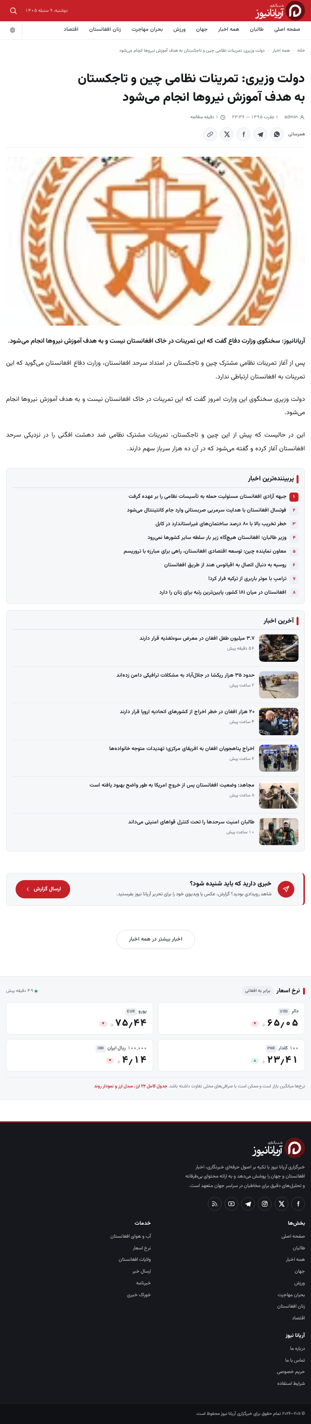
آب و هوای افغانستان (130, 1236)
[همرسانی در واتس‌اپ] (277, 134)
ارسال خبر (141, 1271)
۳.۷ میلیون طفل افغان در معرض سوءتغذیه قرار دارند (197, 638)
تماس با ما (295, 1360)
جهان (201, 29)
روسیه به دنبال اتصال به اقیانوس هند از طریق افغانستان (225, 565)
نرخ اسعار (142, 1248)
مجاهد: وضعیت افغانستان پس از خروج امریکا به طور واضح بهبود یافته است (172, 785)
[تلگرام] (248, 1204)
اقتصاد (71, 29)
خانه (301, 50)
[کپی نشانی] (210, 134)
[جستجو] (13, 10)
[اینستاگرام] (265, 1204)
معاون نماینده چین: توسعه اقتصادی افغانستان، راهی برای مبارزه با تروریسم (205, 551)
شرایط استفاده (291, 1383)
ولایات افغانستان (135, 1259)
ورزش (179, 29)
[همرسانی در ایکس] (227, 134)
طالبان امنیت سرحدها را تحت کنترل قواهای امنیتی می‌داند (191, 822)
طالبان (257, 29)
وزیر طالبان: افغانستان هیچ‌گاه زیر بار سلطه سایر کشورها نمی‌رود (217, 538)
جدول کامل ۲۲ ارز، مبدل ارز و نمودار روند (130, 1086)
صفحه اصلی (287, 29)
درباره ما (297, 1348)
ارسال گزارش (47, 889)
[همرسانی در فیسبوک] (243, 134)
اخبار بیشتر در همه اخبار (155, 939)
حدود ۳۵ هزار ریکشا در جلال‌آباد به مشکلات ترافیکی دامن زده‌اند (185, 675)
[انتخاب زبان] (12, 30)
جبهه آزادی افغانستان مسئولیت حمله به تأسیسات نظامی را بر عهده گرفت (207, 497)
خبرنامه (143, 1283)
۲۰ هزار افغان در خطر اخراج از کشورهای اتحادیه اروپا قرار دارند (187, 712)
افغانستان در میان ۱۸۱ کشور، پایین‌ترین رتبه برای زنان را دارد (222, 592)
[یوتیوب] (231, 1204)
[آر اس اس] (214, 1204)
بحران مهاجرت (147, 29)
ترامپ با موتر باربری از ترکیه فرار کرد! (247, 579)
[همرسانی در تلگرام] (260, 134)
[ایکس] (281, 1204)
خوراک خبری (139, 1295)
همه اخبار (228, 29)
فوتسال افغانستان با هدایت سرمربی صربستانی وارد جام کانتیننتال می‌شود (206, 510)
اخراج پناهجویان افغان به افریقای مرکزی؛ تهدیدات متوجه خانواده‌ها (181, 749)
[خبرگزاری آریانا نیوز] (280, 10)
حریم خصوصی (291, 1372)
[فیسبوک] (298, 1204)
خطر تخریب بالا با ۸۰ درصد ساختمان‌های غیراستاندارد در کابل (221, 524)
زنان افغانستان (105, 29)
